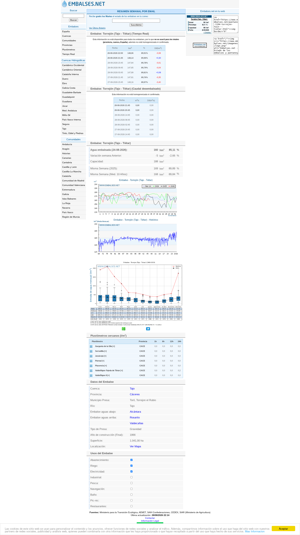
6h (163, 341)
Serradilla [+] (101, 351)
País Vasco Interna (71, 119)
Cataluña (66, 176)
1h (155, 341)
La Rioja (66, 203)
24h (179, 341)
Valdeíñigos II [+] (102, 375)
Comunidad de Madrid (73, 180)
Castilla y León (69, 167)
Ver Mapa (135, 446)
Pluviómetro (97, 341)
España (66, 31)
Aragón (65, 149)
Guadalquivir (68, 97)
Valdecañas (136, 423)
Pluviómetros (68, 49)
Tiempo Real (68, 54)
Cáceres (135, 394)
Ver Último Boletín (97, 28)
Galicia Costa (68, 88)
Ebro (64, 83)
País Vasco (67, 212)
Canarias (66, 158)
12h (171, 341)
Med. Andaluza (69, 110)
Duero (65, 79)
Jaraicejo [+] (100, 356)
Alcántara (135, 411)
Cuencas (66, 36)
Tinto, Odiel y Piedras (72, 133)
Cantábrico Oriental (71, 69)
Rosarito (135, 417)
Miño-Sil (66, 115)
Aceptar (283, 528)
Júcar (65, 106)
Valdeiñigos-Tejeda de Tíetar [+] (109, 370)
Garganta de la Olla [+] (105, 346)
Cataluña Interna (70, 74)
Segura (65, 124)
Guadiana (67, 101)
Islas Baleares (69, 198)
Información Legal (150, 521)
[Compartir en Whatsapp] (123, 329)
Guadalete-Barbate (71, 92)
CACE (142, 346)
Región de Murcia (71, 217)
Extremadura (68, 189)
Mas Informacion (255, 531)
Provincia (143, 341)
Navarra (66, 208)
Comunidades (69, 40)
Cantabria (67, 162)
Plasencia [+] (101, 366)
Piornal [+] (99, 361)
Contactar (150, 518)
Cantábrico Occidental (73, 65)
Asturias (66, 153)
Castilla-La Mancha (71, 171)
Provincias (67, 45)
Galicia (65, 194)
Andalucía (67, 144)
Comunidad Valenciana (73, 185)
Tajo (64, 128)
